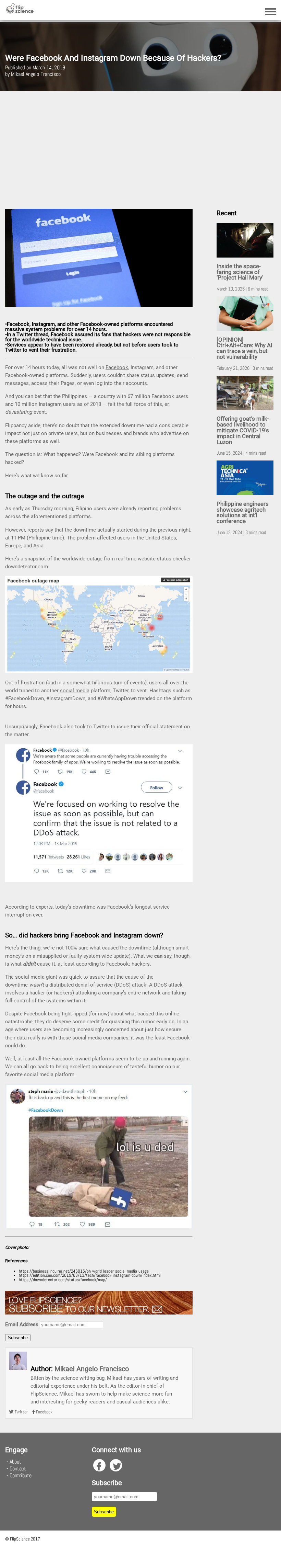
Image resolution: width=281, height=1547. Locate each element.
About (15, 1461)
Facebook (117, 367)
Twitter (21, 1412)
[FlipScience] (19, 11)
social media (74, 690)
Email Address (21, 1324)
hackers (141, 964)
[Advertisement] (140, 147)
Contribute (21, 1475)
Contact (18, 1468)
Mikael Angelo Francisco (91, 1369)
